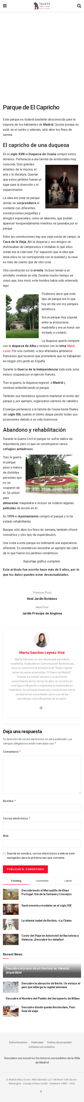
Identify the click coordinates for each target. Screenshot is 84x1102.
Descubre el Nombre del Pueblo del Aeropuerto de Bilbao (43, 998)
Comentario (12, 751)
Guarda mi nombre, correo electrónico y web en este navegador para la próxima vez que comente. (41, 855)
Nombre (9, 801)
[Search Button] (79, 6)
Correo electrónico (16, 818)
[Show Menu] (5, 6)
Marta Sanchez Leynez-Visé (42, 653)
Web (5, 835)
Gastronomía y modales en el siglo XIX (46, 905)
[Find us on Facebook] (41, 1091)
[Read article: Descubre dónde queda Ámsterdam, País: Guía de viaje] (11, 1011)
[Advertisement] (42, 56)
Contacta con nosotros (42, 1046)
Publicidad (37, 1042)
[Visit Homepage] (41, 6)
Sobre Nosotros (18, 1042)
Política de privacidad (59, 1042)
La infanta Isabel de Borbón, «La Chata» (46, 920)
